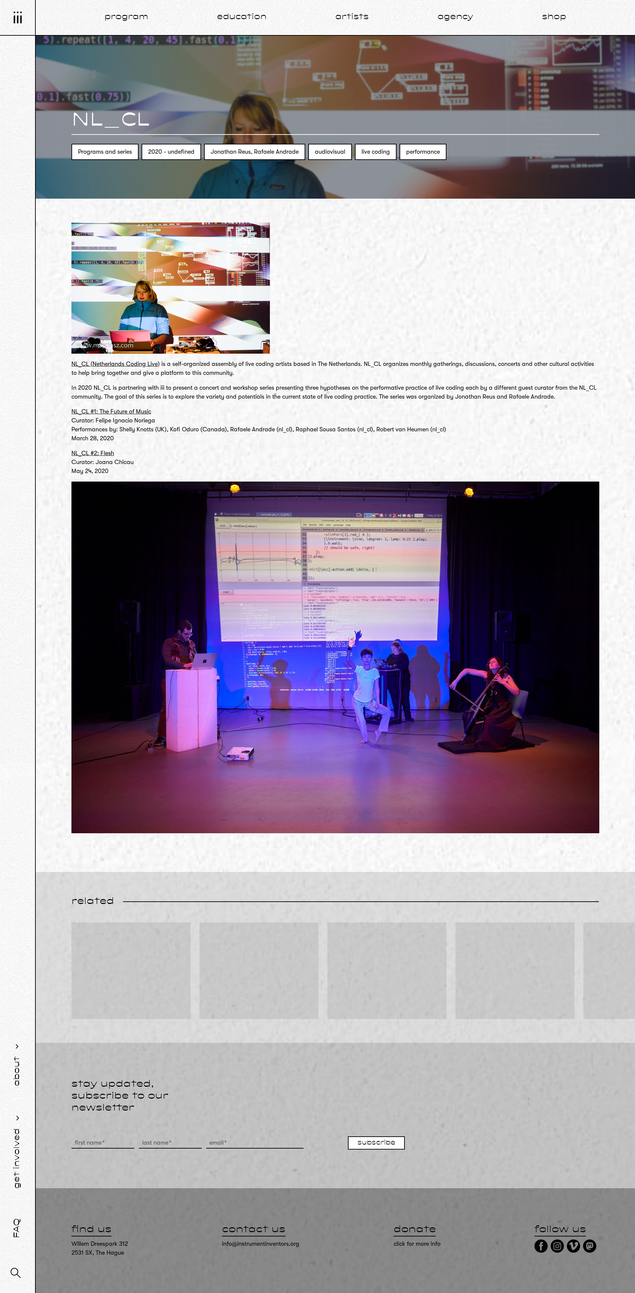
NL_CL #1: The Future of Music (111, 411)
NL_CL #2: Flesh (92, 453)
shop (554, 17)
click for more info (417, 1243)
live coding (375, 151)
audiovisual (330, 151)
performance (423, 151)
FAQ (17, 1228)
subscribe (376, 1143)
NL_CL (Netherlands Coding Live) (115, 364)
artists (352, 17)
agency (455, 17)
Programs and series (105, 151)
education (242, 17)
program (126, 17)
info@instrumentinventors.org (260, 1243)
